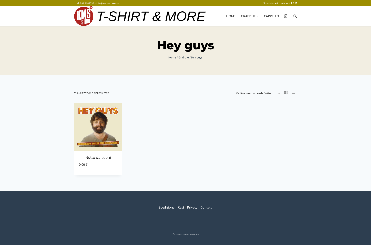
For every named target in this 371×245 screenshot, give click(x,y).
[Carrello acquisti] (286, 16)
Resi (181, 207)
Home (230, 16)
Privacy (192, 207)
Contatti (206, 207)
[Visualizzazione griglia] (286, 93)
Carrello (271, 16)
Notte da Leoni (98, 157)
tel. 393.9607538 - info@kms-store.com (98, 3)
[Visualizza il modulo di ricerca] (293, 16)
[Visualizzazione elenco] (294, 93)
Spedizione (166, 207)
